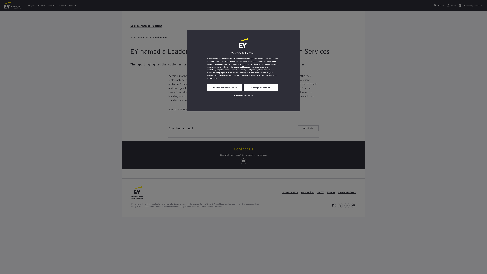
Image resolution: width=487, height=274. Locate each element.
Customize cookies (243, 95)
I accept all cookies (260, 87)
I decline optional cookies (224, 87)
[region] (243, 70)
